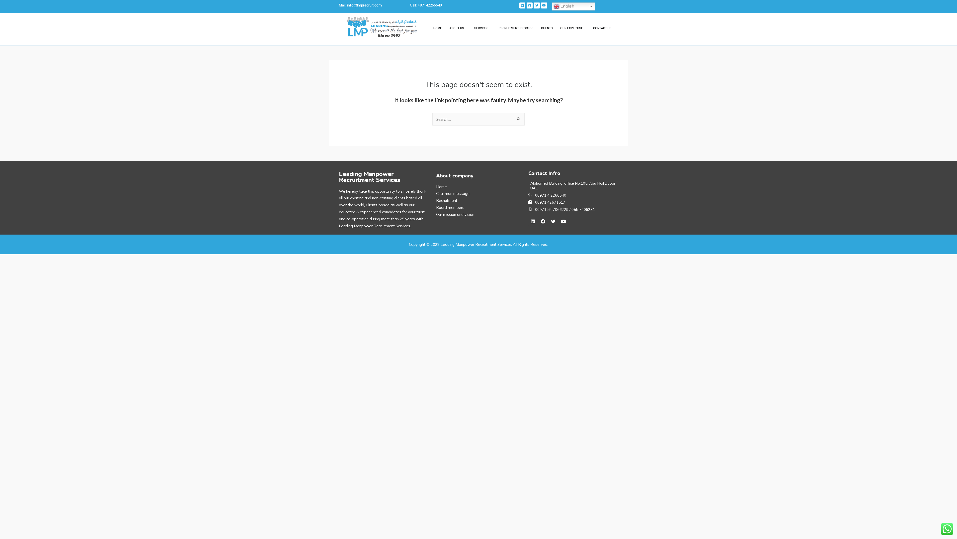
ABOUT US (456, 28)
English (566, 5)
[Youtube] (544, 5)
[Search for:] (478, 119)
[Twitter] (537, 5)
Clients (547, 28)
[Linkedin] (522, 5)
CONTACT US (602, 28)
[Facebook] (530, 5)
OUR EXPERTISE (571, 28)
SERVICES (481, 28)
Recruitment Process (516, 28)
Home (437, 28)
